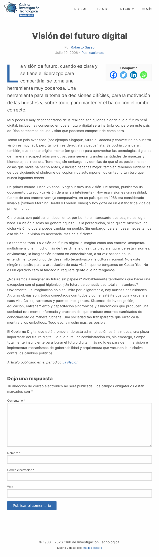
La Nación (70, 362)
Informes (80, 9)
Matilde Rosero (92, 547)
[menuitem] (81, 6)
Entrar (124, 9)
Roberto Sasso (83, 47)
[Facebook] (113, 75)
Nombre (13, 453)
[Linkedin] (133, 75)
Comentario (16, 400)
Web (10, 486)
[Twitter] (123, 75)
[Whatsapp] (143, 75)
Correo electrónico (20, 470)
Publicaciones (93, 53)
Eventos (103, 9)
